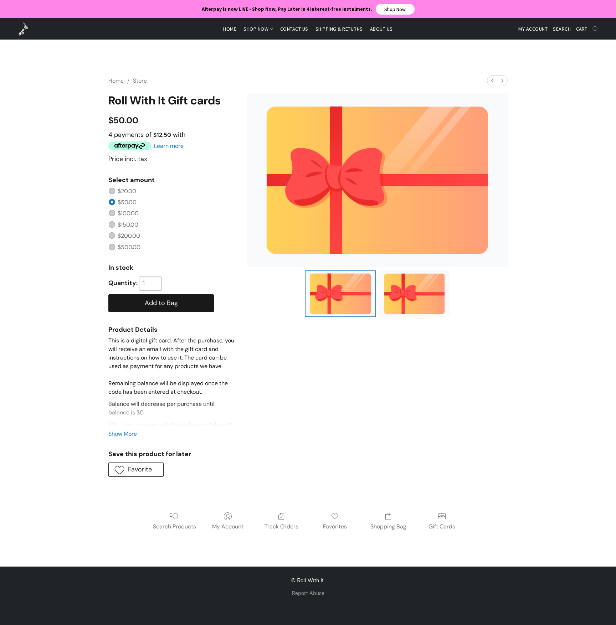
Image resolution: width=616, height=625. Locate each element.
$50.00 (127, 202)
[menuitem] (492, 81)
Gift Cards (441, 526)
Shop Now (256, 29)
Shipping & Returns (339, 29)
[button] (395, 9)
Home (229, 29)
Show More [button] (122, 434)
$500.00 (129, 247)
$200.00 (129, 235)
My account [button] (533, 29)
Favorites (335, 526)
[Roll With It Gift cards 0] (340, 293)
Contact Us (294, 29)
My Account (227, 526)
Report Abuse (308, 593)
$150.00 (128, 224)
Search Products (174, 526)
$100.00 (128, 213)
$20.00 (127, 191)
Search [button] (562, 29)
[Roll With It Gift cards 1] (414, 293)
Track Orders (281, 526)
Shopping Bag (388, 526)
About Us (381, 29)
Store (140, 80)
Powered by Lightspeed (308, 606)
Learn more (169, 146)
